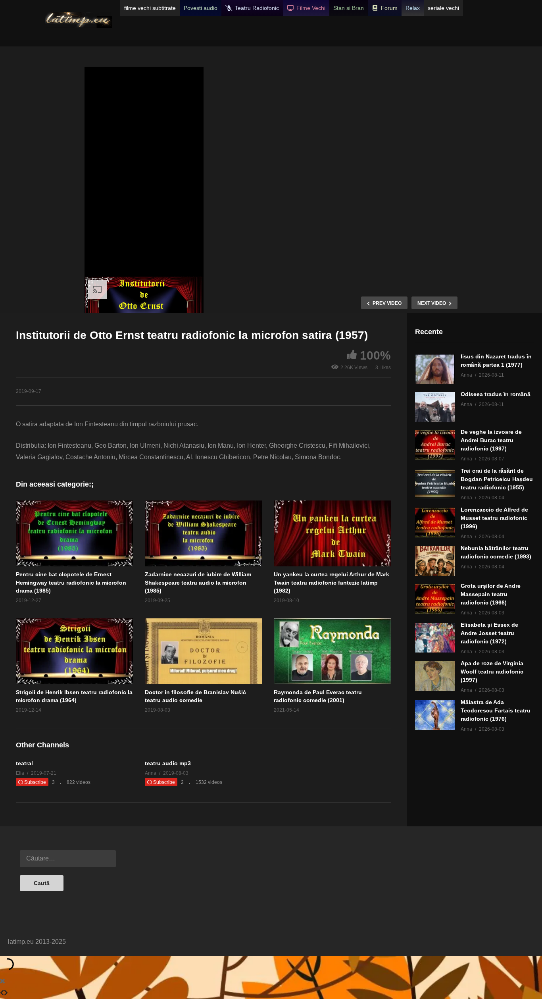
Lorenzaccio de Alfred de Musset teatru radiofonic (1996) (494, 517)
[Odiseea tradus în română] (435, 407)
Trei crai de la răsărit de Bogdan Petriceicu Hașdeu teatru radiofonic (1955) (497, 479)
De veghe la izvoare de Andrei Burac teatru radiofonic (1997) (491, 440)
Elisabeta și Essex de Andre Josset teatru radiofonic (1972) (489, 633)
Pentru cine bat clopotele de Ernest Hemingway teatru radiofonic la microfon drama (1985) (71, 582)
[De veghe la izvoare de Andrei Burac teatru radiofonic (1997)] (435, 445)
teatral (24, 763)
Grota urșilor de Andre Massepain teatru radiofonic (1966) (491, 594)
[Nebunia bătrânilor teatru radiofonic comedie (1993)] (435, 561)
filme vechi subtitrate (150, 8)
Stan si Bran (348, 8)
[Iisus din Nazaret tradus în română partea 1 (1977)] (435, 369)
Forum (389, 8)
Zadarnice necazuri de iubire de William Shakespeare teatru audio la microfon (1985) (198, 582)
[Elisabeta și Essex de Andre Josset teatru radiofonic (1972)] (435, 638)
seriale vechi (443, 8)
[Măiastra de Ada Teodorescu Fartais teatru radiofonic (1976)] (435, 715)
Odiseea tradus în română (495, 394)
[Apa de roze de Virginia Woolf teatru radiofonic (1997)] (435, 676)
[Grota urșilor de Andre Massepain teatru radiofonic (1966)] (435, 599)
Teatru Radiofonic (257, 8)
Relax (413, 8)
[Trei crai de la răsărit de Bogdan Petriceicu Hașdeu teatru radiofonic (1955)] (435, 484)
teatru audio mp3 (168, 763)
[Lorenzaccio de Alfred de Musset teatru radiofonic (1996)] (435, 522)
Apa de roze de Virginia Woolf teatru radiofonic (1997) (492, 671)
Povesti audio (200, 8)
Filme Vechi (310, 8)
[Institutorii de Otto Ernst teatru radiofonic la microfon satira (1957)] (74, 533)
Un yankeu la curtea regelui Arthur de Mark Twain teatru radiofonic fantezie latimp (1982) (331, 582)
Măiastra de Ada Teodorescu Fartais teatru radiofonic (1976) (495, 710)
